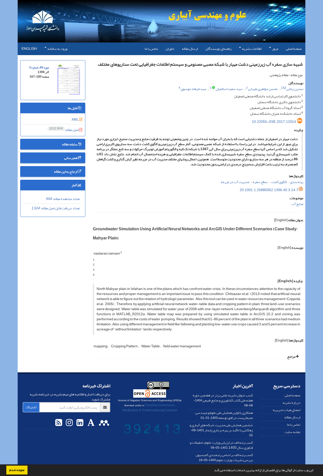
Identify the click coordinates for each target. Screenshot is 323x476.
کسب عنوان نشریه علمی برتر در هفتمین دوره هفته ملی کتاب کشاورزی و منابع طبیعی (223, 398)
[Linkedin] (79, 423)
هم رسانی (71, 157)
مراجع (291, 356)
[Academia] (90, 423)
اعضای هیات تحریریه (286, 409)
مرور (275, 48)
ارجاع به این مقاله (66, 171)
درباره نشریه (291, 402)
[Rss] (58, 423)
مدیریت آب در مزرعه (235, 181)
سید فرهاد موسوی (193, 88)
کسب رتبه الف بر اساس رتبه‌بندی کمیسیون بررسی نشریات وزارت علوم (224, 457)
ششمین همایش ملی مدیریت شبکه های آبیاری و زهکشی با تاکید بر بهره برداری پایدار (221, 428)
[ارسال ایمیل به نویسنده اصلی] (284, 87)
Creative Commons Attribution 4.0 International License (149, 408)
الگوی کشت (279, 181)
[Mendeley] (103, 423)
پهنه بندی (296, 181)
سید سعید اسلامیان (229, 88)
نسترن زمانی (294, 88)
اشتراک (31, 407)
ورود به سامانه (57, 48)
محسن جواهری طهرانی (263, 88)
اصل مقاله (64, 129)
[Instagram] (68, 423)
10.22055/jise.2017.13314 (274, 121)
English (29, 48)
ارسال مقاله (190, 48)
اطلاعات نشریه (251, 48)
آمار (74, 185)
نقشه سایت (292, 431)
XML (75, 119)
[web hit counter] (151, 430)
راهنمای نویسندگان (218, 48)
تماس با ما (151, 48)
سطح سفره (260, 181)
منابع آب (297, 203)
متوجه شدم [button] (16, 470)
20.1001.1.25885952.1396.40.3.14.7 (269, 190)
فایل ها (73, 108)
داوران (170, 48)
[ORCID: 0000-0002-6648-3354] (213, 87)
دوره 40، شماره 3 (39, 68)
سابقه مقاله (70, 144)
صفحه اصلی (294, 48)
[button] (212, 470)
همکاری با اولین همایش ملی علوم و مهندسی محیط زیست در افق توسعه (224, 415)
